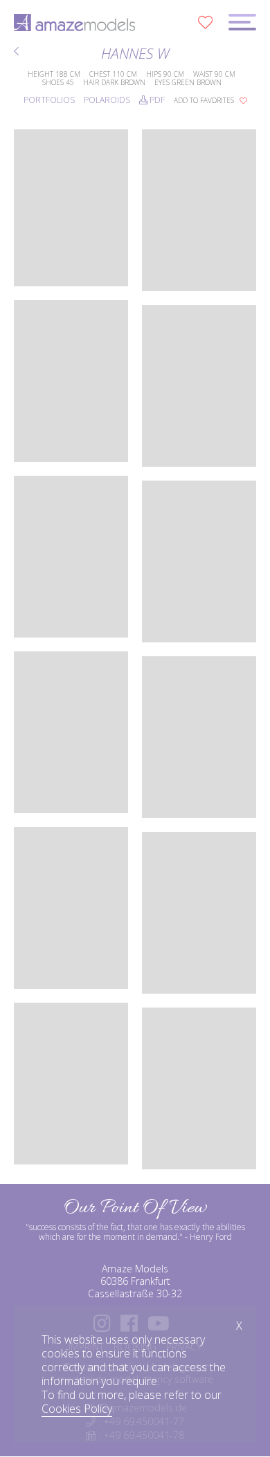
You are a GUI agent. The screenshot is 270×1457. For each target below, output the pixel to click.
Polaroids (107, 100)
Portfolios (49, 100)
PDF (156, 100)
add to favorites (205, 100)
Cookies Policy (77, 1408)
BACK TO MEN (18, 53)
